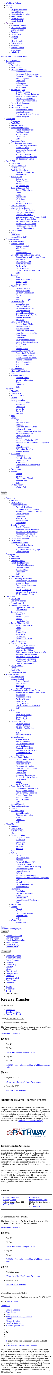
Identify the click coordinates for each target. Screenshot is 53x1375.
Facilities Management (24, 433)
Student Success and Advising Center (25, 255)
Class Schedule (17, 41)
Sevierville (20, 409)
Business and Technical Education (29, 76)
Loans (18, 195)
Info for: (9, 7)
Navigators (20, 250)
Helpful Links (21, 174)
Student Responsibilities (25, 313)
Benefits (19, 476)
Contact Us (15, 235)
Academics (10, 63)
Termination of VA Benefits (26, 315)
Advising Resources (23, 264)
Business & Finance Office (26, 427)
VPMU (9, 987)
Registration (20, 259)
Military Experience (23, 154)
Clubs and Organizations (20, 371)
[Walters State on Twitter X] (7, 1332)
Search (3, 1018)
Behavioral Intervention (25, 331)
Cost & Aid (10, 161)
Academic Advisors (23, 261)
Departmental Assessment (26, 150)
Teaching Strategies (23, 299)
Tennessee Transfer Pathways (27, 94)
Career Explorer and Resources (28, 270)
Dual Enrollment (22, 132)
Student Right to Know (15, 1325)
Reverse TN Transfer (14, 1014)
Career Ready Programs (20, 103)
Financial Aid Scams (24, 203)
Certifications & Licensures (26, 157)
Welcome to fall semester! (16, 1090)
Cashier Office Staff (18, 237)
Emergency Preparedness (25, 340)
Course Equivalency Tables (26, 101)
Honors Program (22, 116)
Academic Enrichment (19, 107)
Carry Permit (21, 344)
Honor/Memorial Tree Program (28, 465)
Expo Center (16, 50)
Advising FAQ (21, 266)
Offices (14, 418)
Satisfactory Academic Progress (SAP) (31, 217)
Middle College (22, 134)
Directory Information (24, 380)
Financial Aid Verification (26, 224)
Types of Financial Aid (20, 188)
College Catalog (17, 43)
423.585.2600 (12, 1301)
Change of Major (22, 268)
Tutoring (14, 275)
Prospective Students (19, 10)
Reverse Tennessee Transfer (26, 96)
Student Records (17, 375)
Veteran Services (17, 302)
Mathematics (21, 83)
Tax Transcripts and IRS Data (27, 221)
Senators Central (17, 48)
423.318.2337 (8, 1204)
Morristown (20, 404)
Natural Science (22, 85)
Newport (19, 413)
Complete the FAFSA (24, 215)
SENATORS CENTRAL (11, 1033)
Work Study (20, 199)
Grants (18, 192)
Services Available (23, 291)
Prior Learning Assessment (21, 143)
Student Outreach (17, 369)
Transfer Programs (18, 90)
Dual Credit (20, 136)
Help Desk (15, 52)
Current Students (17, 12)
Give (8, 1314)
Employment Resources (25, 355)
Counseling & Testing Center (22, 351)
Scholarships (21, 197)
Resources (10, 23)
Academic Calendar (18, 28)
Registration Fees (22, 186)
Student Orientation (23, 253)
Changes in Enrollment (25, 212)
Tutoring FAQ (21, 282)
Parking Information (23, 326)
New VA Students (23, 306)
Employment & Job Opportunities (19, 1316)
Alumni (14, 471)
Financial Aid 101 (18, 168)
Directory (14, 36)
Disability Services (18, 286)
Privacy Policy (11, 1345)
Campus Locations (18, 400)
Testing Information (23, 362)
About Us (10, 389)
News (13, 416)
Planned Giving (22, 460)
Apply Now (15, 123)
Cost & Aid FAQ (17, 230)
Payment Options (22, 181)
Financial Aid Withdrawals (26, 226)
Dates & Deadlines (18, 206)
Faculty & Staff (17, 21)
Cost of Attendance (18, 165)
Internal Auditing (22, 447)
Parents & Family (17, 19)
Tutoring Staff (21, 284)
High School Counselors (15, 940)
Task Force (20, 320)
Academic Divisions (19, 69)
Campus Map (16, 34)
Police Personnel (22, 328)
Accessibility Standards (28, 1345)
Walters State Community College (14, 56)
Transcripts (20, 382)
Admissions (10, 119)
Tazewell (19, 411)
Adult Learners (17, 16)
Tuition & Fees (16, 177)
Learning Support (22, 112)
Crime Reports (21, 335)
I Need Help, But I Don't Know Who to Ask (23, 1082)
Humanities (20, 81)
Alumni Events (21, 480)
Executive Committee (24, 458)
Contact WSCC (17, 393)
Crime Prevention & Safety (26, 333)
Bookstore (15, 45)
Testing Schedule (22, 364)
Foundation (15, 454)
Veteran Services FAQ (24, 317)
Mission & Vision (18, 395)
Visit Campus (21, 248)
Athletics (14, 32)
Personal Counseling (24, 360)
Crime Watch (21, 337)
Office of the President (24, 449)
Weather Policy (17, 485)
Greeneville (20, 407)
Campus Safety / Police (20, 322)
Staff (17, 139)
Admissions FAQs (18, 141)
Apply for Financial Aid (20, 170)
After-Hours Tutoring (24, 279)
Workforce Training (13, 3)
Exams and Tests (22, 148)
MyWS (9, 5)
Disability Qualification (25, 293)
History (14, 398)
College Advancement (24, 429)
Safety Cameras (22, 349)
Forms (13, 232)
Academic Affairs (22, 422)
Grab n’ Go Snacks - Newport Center (20, 1052)
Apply (3, 491)
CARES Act (21, 201)
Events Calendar (17, 30)
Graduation (20, 384)
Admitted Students (18, 125)
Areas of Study (17, 67)
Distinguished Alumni (24, 478)
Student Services (12, 239)
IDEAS (19, 438)
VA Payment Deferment (25, 308)
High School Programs (20, 128)
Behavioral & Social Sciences (27, 74)
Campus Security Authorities (27, 342)
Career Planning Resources (26, 357)
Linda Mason (34, 1197)
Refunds (19, 183)
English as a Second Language (28, 114)
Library (14, 39)
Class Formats (16, 105)
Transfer (9, 991)
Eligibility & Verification (20, 208)
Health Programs (22, 78)
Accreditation (16, 469)
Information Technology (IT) (27, 440)
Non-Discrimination (13, 1323)
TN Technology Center (25, 159)
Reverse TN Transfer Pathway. (30, 1121)
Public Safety (21, 87)
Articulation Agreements (25, 98)
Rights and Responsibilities (26, 219)
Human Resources (23, 436)
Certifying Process (23, 311)
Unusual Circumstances (25, 228)
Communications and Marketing (28, 431)
